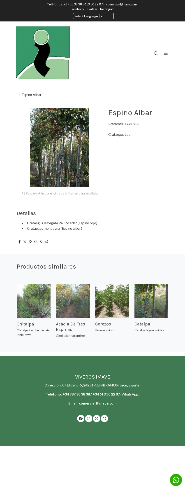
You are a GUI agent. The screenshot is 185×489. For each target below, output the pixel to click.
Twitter (92, 9)
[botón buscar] (155, 53)
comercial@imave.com (121, 4)
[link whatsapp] (104, 418)
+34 (95, 394)
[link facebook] (80, 418)
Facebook (78, 9)
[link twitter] (96, 418)
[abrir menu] (165, 53)
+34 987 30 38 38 (76, 394)
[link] (43, 53)
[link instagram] (88, 418)
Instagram (107, 9)
